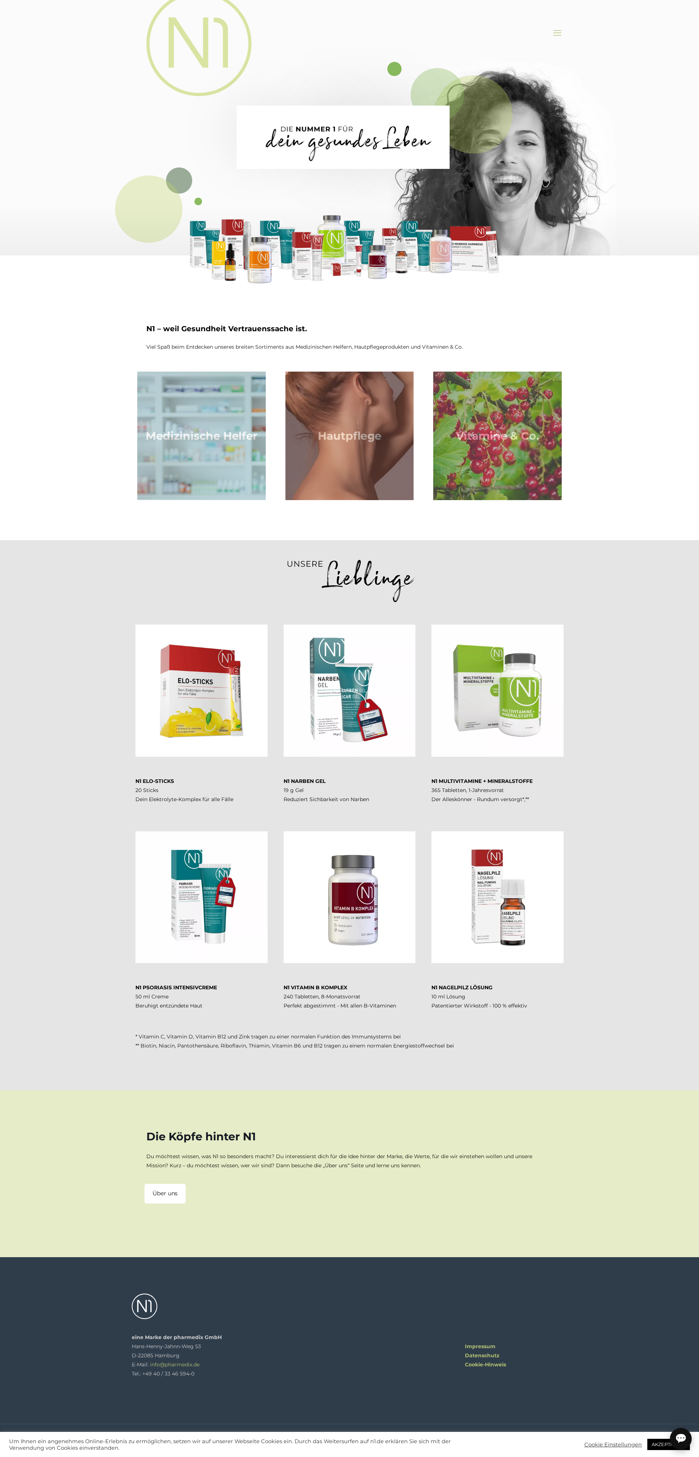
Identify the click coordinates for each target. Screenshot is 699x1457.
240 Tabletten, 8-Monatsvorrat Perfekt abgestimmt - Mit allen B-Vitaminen (340, 996)
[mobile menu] (557, 33)
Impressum (480, 1346)
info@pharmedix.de (175, 1364)
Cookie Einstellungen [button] (613, 1444)
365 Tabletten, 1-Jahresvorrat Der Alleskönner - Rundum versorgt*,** (482, 790)
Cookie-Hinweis (485, 1364)
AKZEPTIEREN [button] (669, 1444)
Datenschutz (482, 1355)
